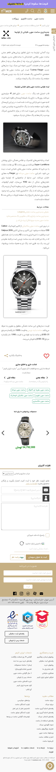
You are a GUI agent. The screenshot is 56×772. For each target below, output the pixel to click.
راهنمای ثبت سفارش (16, 634)
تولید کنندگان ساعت (22, 704)
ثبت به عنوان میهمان (37, 557)
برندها (27, 696)
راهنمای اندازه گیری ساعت (44, 709)
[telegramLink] (28, 593)
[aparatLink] (35, 593)
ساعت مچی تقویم (42, 395)
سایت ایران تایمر (9, 368)
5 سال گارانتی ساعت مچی (22, 673)
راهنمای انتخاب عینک (45, 717)
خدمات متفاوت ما (27, 748)
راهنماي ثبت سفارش (46, 661)
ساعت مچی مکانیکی (30, 226)
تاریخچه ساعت (48, 741)
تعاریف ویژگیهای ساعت (45, 729)
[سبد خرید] (46, 11)
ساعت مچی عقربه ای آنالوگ (38, 390)
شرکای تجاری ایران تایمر (45, 677)
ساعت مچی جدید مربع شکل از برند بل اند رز (32, 220)
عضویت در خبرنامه (28, 566)
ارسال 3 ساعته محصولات (23, 665)
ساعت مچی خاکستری (41, 401)
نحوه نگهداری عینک (46, 725)
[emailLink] (41, 593)
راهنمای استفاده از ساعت (44, 721)
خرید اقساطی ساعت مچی (22, 681)
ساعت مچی (39, 19)
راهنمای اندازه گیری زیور (45, 713)
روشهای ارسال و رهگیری (45, 657)
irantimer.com (36, 760)
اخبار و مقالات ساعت (46, 737)
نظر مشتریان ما (48, 669)
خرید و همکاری (46, 652)
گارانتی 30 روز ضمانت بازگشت (21, 657)
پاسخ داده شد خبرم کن (35, 535)
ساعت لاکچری (26, 19)
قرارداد (51, 752)
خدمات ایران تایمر (23, 652)
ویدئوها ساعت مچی (46, 733)
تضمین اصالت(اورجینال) (23, 669)
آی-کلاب (29, 690)
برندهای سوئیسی (24, 700)
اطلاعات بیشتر (31, 483)
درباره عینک (49, 704)
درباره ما (50, 748)
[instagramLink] (21, 593)
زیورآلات (15, 19)
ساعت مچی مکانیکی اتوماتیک (21, 395)
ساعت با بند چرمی (34, 330)
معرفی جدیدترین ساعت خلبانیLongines (33, 211)
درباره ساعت (49, 700)
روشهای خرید (48, 665)
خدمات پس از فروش (16, 640)
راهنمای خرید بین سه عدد (22, 661)
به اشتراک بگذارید (15, 355)
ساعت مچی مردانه (27, 173)
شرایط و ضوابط (13, 748)
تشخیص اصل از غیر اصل (21, 709)
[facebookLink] (15, 593)
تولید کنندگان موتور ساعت (20, 713)
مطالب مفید (47, 696)
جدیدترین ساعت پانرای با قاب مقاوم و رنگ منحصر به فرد (27, 216)
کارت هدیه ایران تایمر (24, 685)
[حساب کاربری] (39, 10)
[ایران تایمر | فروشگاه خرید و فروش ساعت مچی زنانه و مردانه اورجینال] (6, 11)
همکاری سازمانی (47, 673)
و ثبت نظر (17, 557)
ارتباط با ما (41, 748)
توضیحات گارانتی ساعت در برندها (18, 717)
